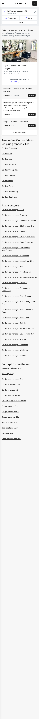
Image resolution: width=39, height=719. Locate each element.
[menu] (3, 3)
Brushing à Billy (8, 374)
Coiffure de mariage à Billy (12, 379)
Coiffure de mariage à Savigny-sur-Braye (18, 334)
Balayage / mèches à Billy (12, 368)
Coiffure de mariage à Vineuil (14, 355)
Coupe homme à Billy (10, 417)
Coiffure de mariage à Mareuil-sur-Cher (18, 261)
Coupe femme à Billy (10, 412)
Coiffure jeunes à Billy (11, 395)
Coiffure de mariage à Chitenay (14, 231)
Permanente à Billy (9, 422)
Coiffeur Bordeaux (9, 148)
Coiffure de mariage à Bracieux (14, 215)
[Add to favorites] (34, 42)
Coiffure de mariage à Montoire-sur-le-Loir (19, 277)
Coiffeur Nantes (8, 175)
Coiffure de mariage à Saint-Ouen (15, 317)
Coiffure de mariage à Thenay (14, 339)
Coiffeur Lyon (7, 159)
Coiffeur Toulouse (9, 197)
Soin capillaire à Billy (10, 428)
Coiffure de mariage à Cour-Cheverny (17, 242)
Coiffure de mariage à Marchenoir (15, 256)
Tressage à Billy (8, 433)
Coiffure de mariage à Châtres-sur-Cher (18, 226)
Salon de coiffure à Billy (11, 439)
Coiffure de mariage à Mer (12, 266)
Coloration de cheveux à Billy (14, 401)
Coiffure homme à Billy (11, 390)
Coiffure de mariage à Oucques (14, 283)
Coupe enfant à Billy (10, 406)
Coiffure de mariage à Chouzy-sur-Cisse (18, 237)
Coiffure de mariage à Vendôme (15, 345)
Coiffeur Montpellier (10, 170)
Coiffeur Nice (7, 181)
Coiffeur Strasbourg (10, 191)
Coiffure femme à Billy (11, 384)
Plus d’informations (19, 132)
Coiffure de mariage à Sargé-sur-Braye (17, 328)
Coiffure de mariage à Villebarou (15, 350)
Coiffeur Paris (7, 186)
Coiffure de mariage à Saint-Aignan (16, 296)
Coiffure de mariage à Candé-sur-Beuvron (19, 220)
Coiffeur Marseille (9, 164)
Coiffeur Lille (7, 154)
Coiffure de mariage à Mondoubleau (16, 272)
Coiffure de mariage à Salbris (14, 323)
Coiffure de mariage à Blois (13, 210)
